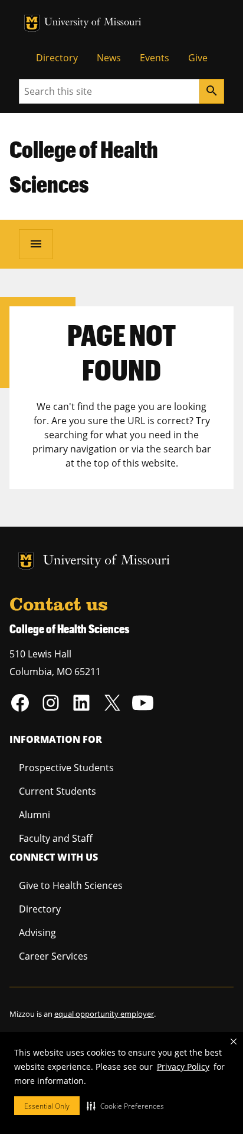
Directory (57, 57)
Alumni (34, 814)
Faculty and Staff (56, 838)
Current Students (57, 791)
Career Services (53, 956)
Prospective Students (66, 767)
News (109, 57)
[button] (125, 1105)
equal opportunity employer (104, 1014)
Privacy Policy (183, 1066)
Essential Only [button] (47, 1106)
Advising (37, 932)
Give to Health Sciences (71, 885)
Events (154, 57)
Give (198, 57)
